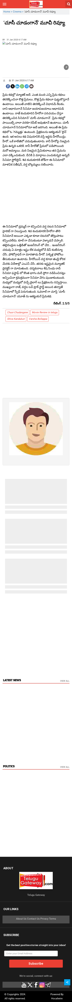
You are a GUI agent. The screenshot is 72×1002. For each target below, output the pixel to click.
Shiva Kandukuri (16, 318)
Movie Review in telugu (44, 312)
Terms (52, 918)
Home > (8, 11)
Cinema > (18, 11)
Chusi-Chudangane (17, 312)
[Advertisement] (22, 30)
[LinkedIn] (17, 86)
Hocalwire (57, 998)
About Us (21, 918)
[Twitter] (13, 86)
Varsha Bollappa (38, 318)
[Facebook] (8, 86)
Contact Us (33, 918)
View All (64, 681)
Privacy (44, 918)
